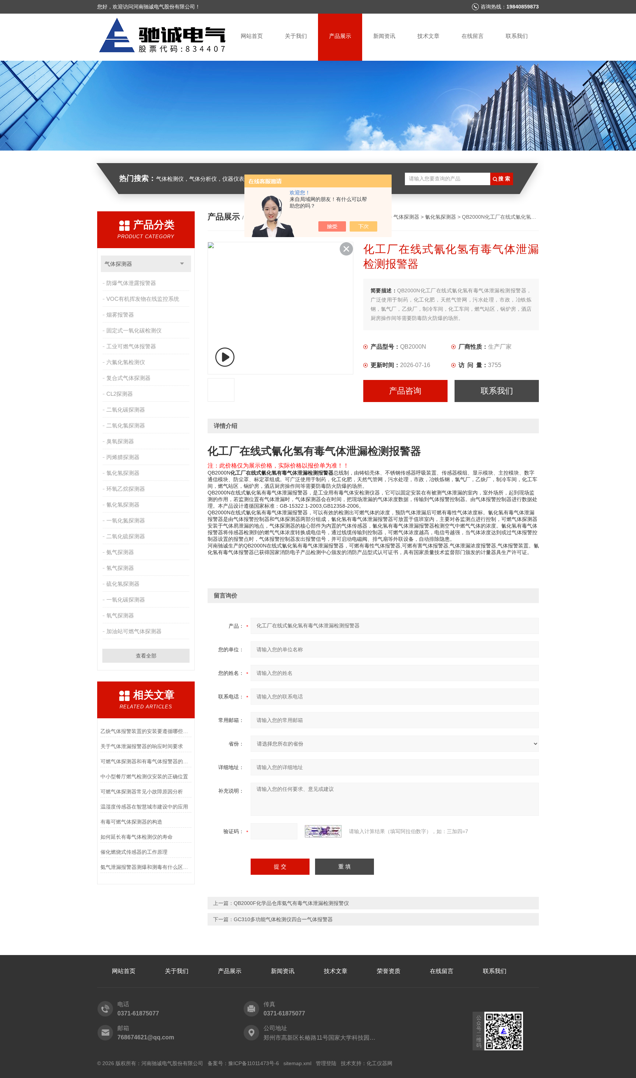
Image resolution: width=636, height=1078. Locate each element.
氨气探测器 (120, 552)
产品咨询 (405, 390)
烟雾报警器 (120, 314)
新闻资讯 (384, 36)
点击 (182, 264)
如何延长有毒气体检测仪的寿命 (136, 837)
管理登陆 (326, 1063)
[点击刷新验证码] (323, 831)
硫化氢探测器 (122, 584)
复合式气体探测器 (128, 378)
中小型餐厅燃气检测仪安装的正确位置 (144, 776)
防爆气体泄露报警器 (131, 283)
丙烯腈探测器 (122, 457)
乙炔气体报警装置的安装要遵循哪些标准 (145, 731)
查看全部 (146, 656)
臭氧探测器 (120, 441)
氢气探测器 (120, 568)
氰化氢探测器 (122, 504)
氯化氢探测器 (122, 473)
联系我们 (517, 36)
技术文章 (428, 36)
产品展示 (340, 36)
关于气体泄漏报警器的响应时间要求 (141, 746)
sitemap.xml (297, 1063)
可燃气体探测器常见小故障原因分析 (141, 792)
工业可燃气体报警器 (131, 346)
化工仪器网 (379, 1063)
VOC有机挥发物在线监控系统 (142, 299)
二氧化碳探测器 (125, 409)
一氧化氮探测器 (125, 520)
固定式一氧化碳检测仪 (134, 330)
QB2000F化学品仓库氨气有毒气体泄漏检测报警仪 (291, 903)
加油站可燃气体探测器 (134, 631)
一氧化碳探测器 (125, 599)
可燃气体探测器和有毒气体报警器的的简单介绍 (145, 761)
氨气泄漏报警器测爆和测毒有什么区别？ (145, 867)
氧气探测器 (120, 615)
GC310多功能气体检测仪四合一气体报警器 (283, 919)
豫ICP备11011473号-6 (253, 1063)
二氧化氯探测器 (125, 425)
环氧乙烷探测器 (125, 489)
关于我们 (296, 36)
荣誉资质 (388, 971)
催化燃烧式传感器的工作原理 (133, 852)
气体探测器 (118, 264)
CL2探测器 (119, 394)
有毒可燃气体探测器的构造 (131, 822)
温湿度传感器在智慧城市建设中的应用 (144, 807)
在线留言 (473, 36)
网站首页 (252, 36)
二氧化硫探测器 (125, 536)
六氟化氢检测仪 (125, 362)
